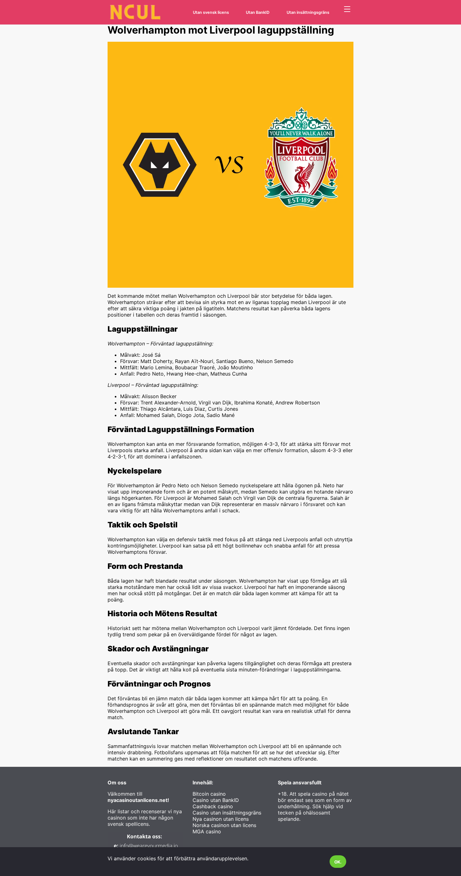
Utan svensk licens (211, 12)
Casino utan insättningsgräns (227, 812)
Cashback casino (213, 806)
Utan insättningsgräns (308, 12)
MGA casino (207, 831)
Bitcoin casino (209, 794)
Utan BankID (257, 12)
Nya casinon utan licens (221, 819)
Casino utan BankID (216, 800)
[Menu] (347, 10)
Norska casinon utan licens (224, 825)
